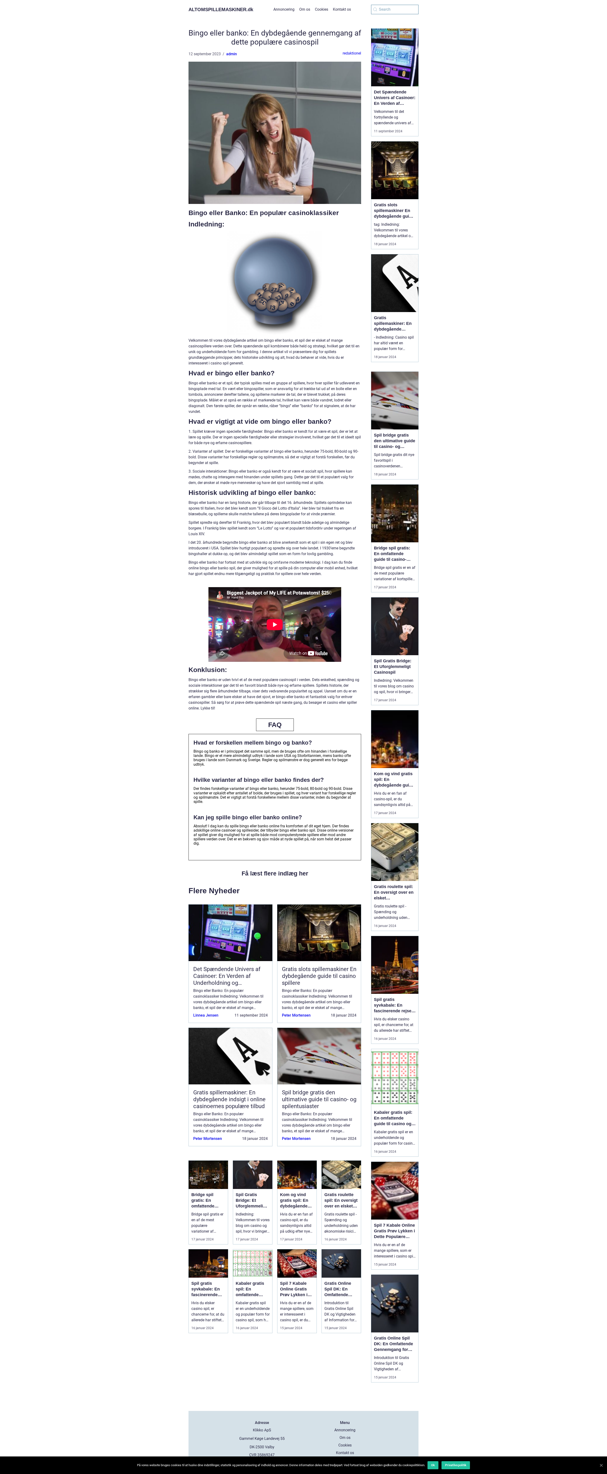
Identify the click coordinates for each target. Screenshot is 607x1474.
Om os (304, 9)
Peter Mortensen (296, 1015)
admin (231, 54)
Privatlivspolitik (455, 1465)
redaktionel (352, 53)
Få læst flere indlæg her (275, 873)
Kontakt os (342, 9)
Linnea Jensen (205, 1015)
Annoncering (283, 9)
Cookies (321, 9)
